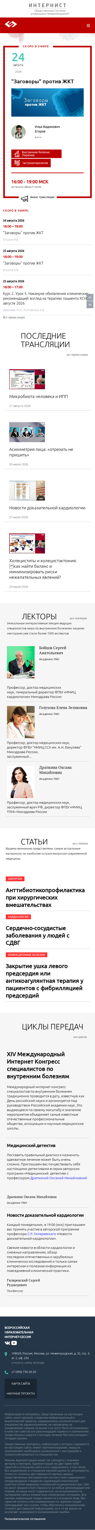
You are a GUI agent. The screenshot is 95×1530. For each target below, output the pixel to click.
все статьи (80, 843)
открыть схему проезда (28, 1362)
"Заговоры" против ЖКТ (23, 233)
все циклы (80, 1037)
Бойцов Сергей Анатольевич (52, 650)
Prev (89, 297)
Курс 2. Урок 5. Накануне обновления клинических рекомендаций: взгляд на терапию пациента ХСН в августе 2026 (46, 298)
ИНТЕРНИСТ (47, 6)
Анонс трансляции (42, 197)
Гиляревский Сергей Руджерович (23, 1282)
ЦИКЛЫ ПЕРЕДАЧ (54, 1030)
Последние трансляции (54, 344)
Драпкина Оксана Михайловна (55, 770)
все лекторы (78, 618)
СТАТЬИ (54, 841)
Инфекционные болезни (26, 954)
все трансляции (77, 354)
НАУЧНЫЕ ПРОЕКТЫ (21, 1393)
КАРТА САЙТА (21, 1383)
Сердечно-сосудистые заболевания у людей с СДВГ (37, 935)
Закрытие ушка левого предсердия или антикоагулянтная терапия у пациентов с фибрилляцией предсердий (44, 981)
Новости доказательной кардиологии (45, 1215)
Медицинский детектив (31, 1145)
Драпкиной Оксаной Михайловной (58, 1178)
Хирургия (15, 878)
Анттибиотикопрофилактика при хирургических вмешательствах (45, 897)
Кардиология (18, 916)
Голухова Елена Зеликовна (63, 707)
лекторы (54, 616)
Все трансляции (14, 317)
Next (89, 304)
